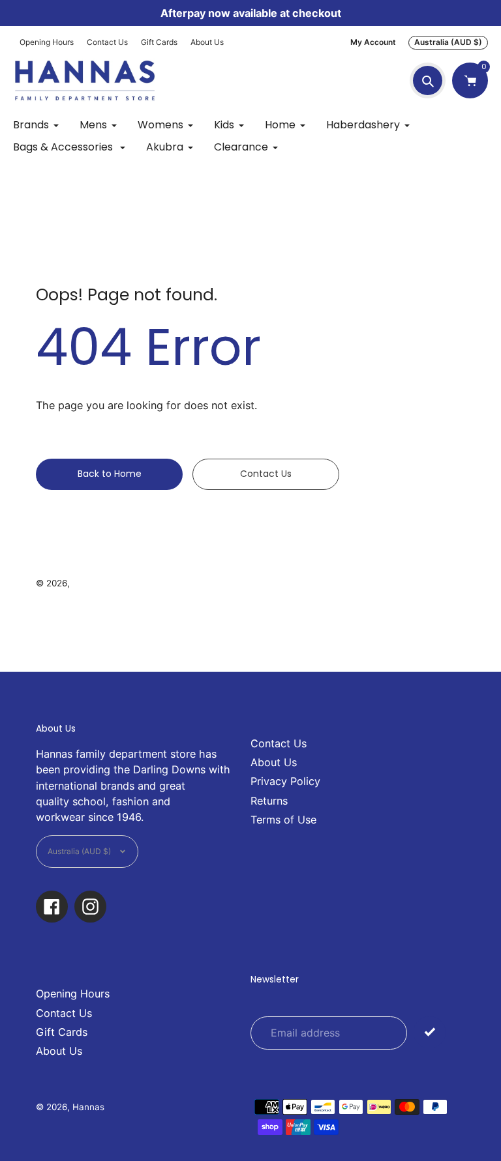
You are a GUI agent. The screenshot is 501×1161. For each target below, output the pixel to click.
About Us (207, 42)
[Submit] (430, 1032)
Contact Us (107, 42)
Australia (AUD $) (448, 42)
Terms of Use (283, 819)
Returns (269, 800)
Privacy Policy (285, 781)
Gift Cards (159, 42)
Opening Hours (47, 42)
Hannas (88, 583)
